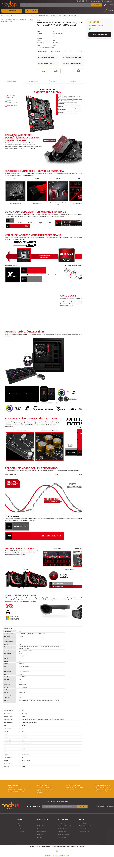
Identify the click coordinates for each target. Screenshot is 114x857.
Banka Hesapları (41, 831)
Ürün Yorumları (53, 81)
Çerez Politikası (62, 837)
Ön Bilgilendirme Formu (63, 823)
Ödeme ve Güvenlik (62, 831)
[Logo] (9, 4)
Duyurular (39, 823)
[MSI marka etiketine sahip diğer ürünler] (38, 20)
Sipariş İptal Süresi (83, 828)
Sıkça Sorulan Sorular (84, 831)
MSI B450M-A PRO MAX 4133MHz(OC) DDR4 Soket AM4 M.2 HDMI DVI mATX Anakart (47, 57)
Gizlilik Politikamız (62, 828)
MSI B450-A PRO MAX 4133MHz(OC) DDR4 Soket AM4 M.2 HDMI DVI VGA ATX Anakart (47, 64)
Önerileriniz (74, 81)
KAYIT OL (82, 806)
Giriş (18, 823)
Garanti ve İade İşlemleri (85, 825)
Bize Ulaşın (40, 837)
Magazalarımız (41, 834)
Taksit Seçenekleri (32, 81)
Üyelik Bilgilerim (20, 831)
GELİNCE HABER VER (100, 34)
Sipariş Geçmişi (20, 828)
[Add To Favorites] (41, 51)
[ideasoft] (48, 856)
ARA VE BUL (96, 5)
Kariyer (39, 828)
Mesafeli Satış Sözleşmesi (64, 825)
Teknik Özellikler (12, 81)
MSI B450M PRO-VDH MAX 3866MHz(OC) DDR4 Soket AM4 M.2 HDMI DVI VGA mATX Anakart (73, 57)
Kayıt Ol (18, 825)
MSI (53, 31)
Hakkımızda (40, 825)
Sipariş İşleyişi (82, 823)
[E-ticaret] (57, 856)
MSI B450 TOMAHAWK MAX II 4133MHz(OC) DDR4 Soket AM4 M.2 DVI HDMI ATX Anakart (73, 64)
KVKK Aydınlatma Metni (64, 834)
